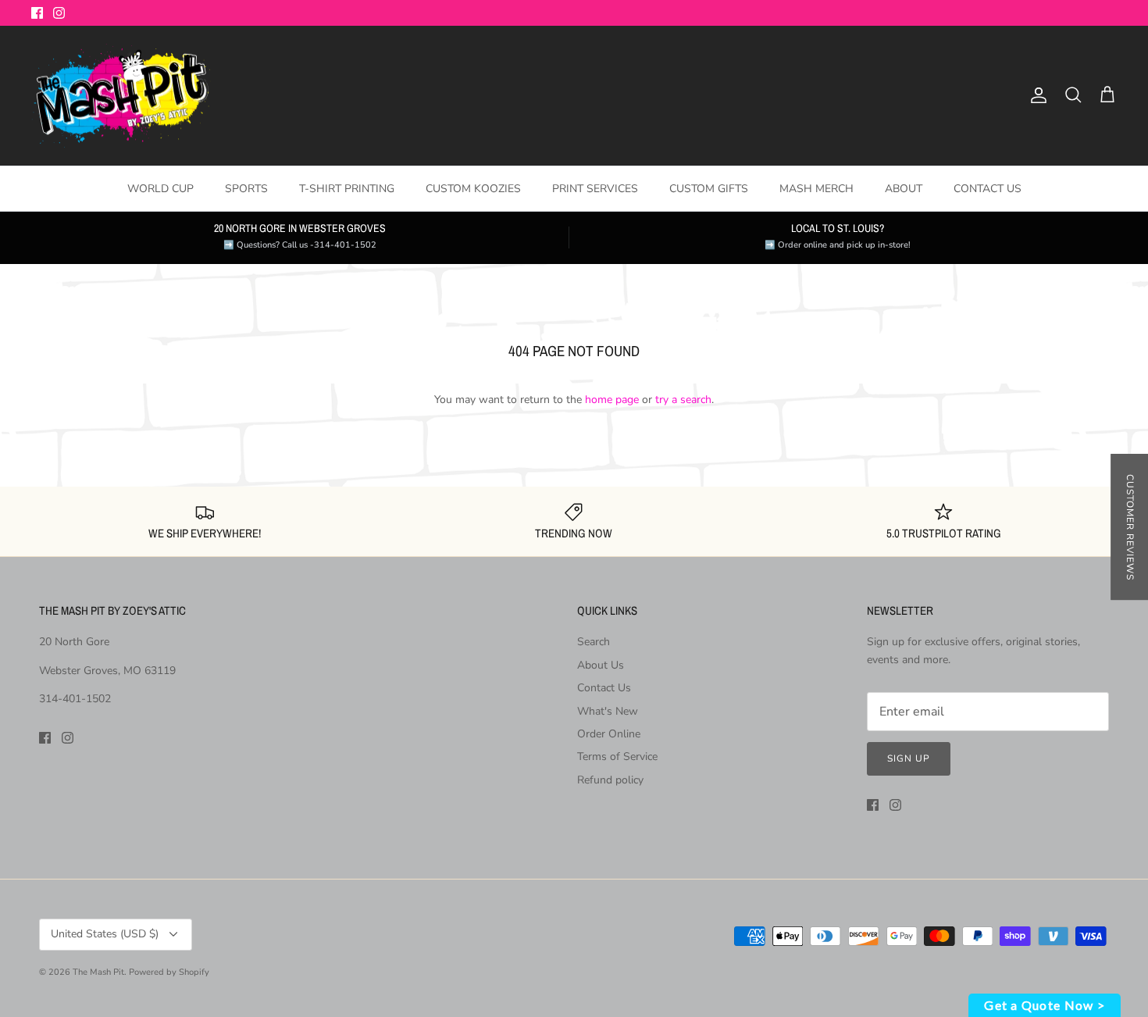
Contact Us (604, 687)
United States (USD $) (105, 933)
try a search (683, 399)
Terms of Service (617, 756)
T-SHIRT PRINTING (346, 188)
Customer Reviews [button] (1130, 527)
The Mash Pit (98, 972)
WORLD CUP (160, 188)
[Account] (1035, 95)
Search (593, 641)
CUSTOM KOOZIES (473, 188)
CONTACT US (987, 188)
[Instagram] (59, 13)
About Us (600, 665)
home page (612, 399)
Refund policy (610, 780)
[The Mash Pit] (121, 96)
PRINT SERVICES (595, 188)
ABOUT (903, 188)
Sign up (908, 758)
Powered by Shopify (169, 972)
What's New (607, 711)
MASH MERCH (816, 188)
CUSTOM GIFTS (708, 188)
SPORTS (246, 188)
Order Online (608, 733)
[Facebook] (37, 13)
